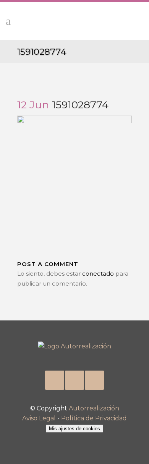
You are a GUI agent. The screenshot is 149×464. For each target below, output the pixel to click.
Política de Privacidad (94, 418)
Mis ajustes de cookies (74, 428)
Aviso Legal (39, 418)
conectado (98, 273)
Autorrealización (94, 408)
